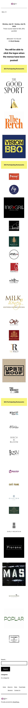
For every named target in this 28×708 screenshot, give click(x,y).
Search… (3, 659)
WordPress (16, 702)
